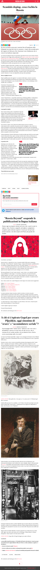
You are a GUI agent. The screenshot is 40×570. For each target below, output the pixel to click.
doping (13, 188)
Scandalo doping (25, 188)
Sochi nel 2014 (4, 68)
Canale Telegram (10, 283)
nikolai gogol (17, 554)
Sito (5, 283)
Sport (18, 188)
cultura (11, 554)
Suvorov (4, 464)
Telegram (37, 45)
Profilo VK (17, 284)
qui (32, 548)
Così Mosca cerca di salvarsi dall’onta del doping (32, 183)
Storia (14, 224)
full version (19, 310)
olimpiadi (4, 188)
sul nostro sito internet (10, 550)
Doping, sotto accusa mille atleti (32, 119)
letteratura (4, 554)
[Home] (2, 1)
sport (9, 188)
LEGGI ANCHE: (4, 399)
